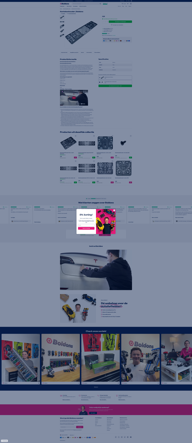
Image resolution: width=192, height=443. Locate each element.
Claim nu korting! (86, 228)
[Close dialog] (114, 210)
